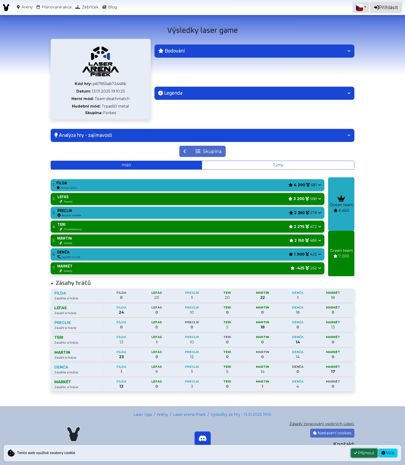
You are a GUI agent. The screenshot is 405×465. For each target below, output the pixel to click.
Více (389, 453)
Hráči (126, 165)
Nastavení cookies (334, 433)
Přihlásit (388, 7)
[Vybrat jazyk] (361, 7)
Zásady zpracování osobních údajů (321, 424)
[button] (254, 51)
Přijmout (366, 453)
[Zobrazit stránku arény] (100, 61)
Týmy (278, 165)
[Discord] (203, 439)
